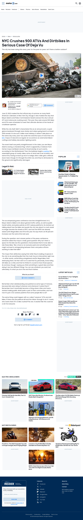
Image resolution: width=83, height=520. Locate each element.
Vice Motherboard (22, 308)
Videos (22, 9)
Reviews (8, 9)
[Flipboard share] (30, 314)
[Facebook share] (18, 314)
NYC (3, 138)
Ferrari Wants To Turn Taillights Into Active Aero (68, 277)
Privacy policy (29, 514)
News (2, 9)
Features (14, 9)
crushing (46, 151)
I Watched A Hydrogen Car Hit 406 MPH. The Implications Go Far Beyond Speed (68, 285)
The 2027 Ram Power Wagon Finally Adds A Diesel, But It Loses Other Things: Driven (68, 294)
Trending (66, 316)
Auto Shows (35, 9)
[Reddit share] (34, 314)
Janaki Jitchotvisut (14, 106)
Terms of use (54, 514)
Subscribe (14, 499)
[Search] (76, 3)
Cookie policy (37, 514)
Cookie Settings (46, 514)
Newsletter (43, 9)
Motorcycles (16, 36)
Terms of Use (14, 504)
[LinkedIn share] (26, 314)
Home (3, 36)
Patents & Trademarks (71, 280)
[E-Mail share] (38, 314)
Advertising (65, 484)
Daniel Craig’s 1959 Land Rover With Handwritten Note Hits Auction (67, 302)
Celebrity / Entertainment (71, 306)
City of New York (11, 308)
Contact (64, 486)
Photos (28, 9)
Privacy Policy (19, 503)
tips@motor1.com (36, 325)
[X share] (22, 314)
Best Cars (51, 9)
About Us (64, 481)
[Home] (12, 3)
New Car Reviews (68, 297)
